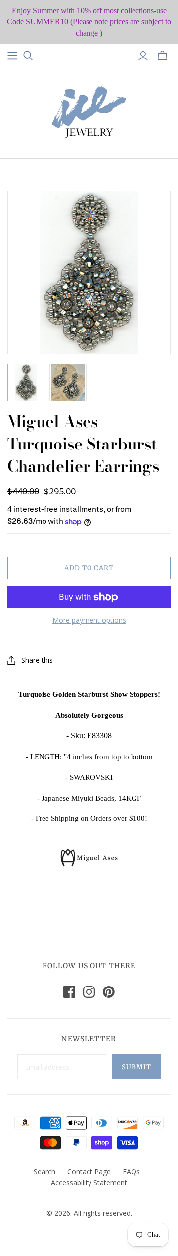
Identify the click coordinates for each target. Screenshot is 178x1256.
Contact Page (89, 1171)
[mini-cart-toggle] (162, 55)
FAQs (131, 1171)
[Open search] (28, 56)
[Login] (143, 55)
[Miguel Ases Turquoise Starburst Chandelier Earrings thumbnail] (25, 382)
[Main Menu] (12, 56)
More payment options (89, 620)
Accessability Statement (89, 1182)
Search (44, 1171)
